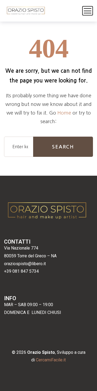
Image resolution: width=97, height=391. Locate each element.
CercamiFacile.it (51, 359)
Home (64, 112)
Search (63, 146)
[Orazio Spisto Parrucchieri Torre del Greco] (26, 11)
